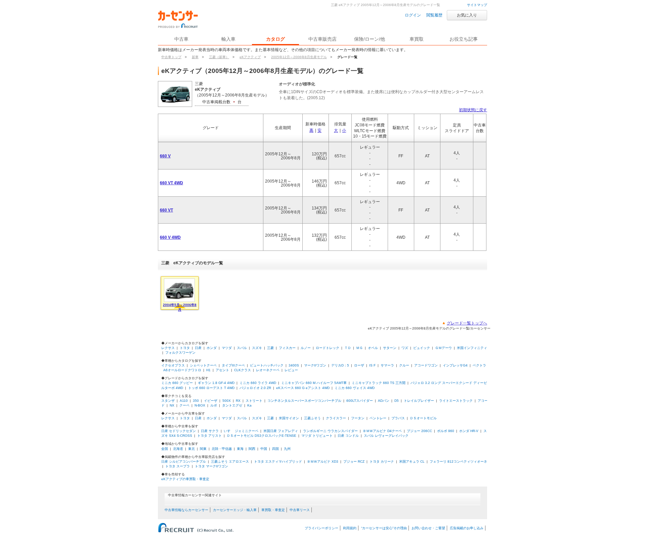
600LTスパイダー (359, 400)
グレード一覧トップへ (467, 323)
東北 (191, 449)
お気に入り (467, 15)
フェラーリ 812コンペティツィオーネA (459, 461)
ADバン (383, 400)
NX (172, 405)
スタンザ (168, 400)
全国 (164, 449)
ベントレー (378, 418)
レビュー (291, 370)
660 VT (166, 210)
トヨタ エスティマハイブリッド (278, 461)
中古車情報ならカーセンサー (186, 510)
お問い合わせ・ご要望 (428, 528)
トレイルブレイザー (419, 400)
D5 (396, 400)
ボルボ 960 (445, 431)
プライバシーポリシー (321, 528)
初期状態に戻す (473, 110)
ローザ (359, 365)
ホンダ (212, 348)
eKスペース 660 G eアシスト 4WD (303, 388)
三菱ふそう (312, 418)
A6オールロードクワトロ (182, 370)
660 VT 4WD (171, 183)
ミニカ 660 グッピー (177, 383)
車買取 (417, 39)
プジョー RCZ (353, 461)
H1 (208, 370)
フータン (357, 418)
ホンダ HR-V (468, 431)
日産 (198, 348)
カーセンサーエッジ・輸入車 (235, 510)
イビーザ (210, 400)
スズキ (257, 348)
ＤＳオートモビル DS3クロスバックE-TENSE (261, 435)
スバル (242, 348)
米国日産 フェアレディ (280, 431)
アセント (222, 370)
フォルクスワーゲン (180, 352)
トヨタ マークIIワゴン (211, 466)
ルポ (213, 405)
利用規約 (349, 528)
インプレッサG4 (455, 365)
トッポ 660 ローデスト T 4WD (211, 388)
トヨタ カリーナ (382, 461)
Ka (249, 405)
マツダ (227, 348)
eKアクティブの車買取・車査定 (185, 479)
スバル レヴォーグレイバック (386, 435)
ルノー (306, 348)
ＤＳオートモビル (423, 418)
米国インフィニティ (472, 348)
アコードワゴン (426, 365)
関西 (252, 449)
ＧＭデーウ (443, 348)
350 (196, 400)
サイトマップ (477, 5)
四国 (275, 449)
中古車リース (300, 510)
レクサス (168, 348)
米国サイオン (289, 418)
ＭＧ (359, 348)
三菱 (270, 348)
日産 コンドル (348, 435)
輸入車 (228, 39)
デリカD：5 (340, 365)
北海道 (178, 449)
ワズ (404, 348)
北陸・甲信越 (222, 449)
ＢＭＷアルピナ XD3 (322, 461)
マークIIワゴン (315, 365)
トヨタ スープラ (177, 466)
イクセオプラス (173, 365)
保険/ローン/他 (369, 39)
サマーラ (387, 365)
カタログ (275, 39)
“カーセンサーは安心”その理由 (384, 528)
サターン (389, 348)
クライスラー (336, 418)
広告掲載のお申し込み (466, 528)
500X (226, 400)
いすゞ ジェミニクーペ (241, 431)
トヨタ (185, 348)
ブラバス (398, 418)
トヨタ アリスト (209, 435)
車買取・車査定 (273, 510)
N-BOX (200, 405)
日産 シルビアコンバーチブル (183, 461)
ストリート (254, 400)
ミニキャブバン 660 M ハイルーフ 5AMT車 (314, 383)
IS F (372, 365)
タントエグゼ (232, 405)
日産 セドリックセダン (178, 431)
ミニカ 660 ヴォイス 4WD (355, 388)
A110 (184, 400)
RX (238, 400)
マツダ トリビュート (317, 435)
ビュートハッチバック (267, 365)
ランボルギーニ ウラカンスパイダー (330, 431)
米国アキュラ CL (412, 461)
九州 (287, 449)
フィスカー (287, 348)
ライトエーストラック (456, 400)
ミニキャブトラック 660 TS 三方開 (378, 383)
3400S (294, 365)
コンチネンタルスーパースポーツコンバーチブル (304, 400)
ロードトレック (327, 348)
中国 (263, 449)
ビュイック (421, 348)
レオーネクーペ (268, 370)
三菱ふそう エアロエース (230, 461)
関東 (203, 449)
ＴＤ (347, 348)
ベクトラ (479, 365)
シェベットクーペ (203, 365)
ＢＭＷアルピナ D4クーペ (382, 431)
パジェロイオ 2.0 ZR (255, 388)
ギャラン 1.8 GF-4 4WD (216, 383)
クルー (404, 365)
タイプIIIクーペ (233, 365)
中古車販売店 (322, 39)
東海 (240, 449)
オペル (373, 348)
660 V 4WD (170, 237)
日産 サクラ (210, 431)
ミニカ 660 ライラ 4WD (258, 383)
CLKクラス (242, 370)
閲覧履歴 (434, 15)
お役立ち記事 (463, 39)
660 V (165, 156)
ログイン (413, 15)
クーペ (184, 405)
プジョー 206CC (419, 431)
